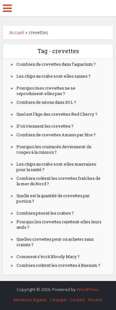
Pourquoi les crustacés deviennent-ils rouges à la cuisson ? (54, 149)
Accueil (16, 32)
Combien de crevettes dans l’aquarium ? (56, 64)
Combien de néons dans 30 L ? (46, 102)
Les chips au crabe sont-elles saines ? (53, 76)
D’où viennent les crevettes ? (44, 126)
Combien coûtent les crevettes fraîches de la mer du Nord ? (58, 181)
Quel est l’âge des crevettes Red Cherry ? (56, 114)
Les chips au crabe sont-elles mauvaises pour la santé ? (56, 166)
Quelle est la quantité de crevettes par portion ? (53, 198)
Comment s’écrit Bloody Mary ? (48, 256)
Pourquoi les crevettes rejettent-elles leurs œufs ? (59, 224)
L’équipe (58, 300)
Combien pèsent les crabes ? (45, 213)
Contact (77, 300)
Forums (95, 300)
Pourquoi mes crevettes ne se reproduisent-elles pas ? (45, 90)
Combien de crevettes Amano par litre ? (56, 135)
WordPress (88, 289)
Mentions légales (30, 300)
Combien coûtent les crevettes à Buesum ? (58, 265)
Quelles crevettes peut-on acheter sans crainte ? (55, 241)
